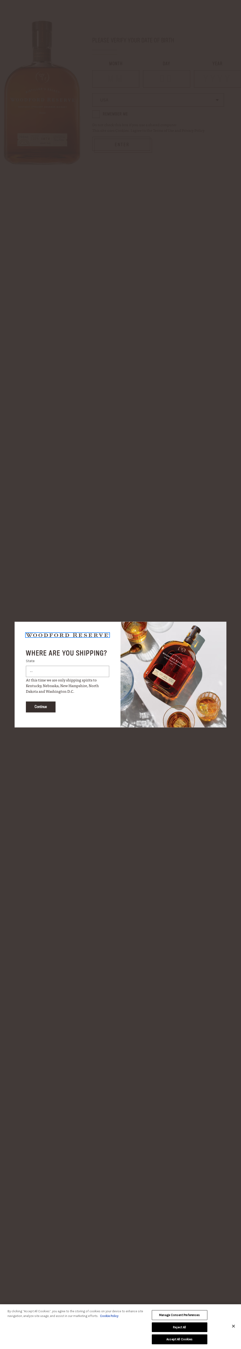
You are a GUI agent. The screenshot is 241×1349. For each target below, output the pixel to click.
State (30, 661)
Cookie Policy (109, 1316)
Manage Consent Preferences (179, 1315)
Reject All (179, 1327)
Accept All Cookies (179, 1339)
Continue (41, 707)
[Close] (233, 1326)
